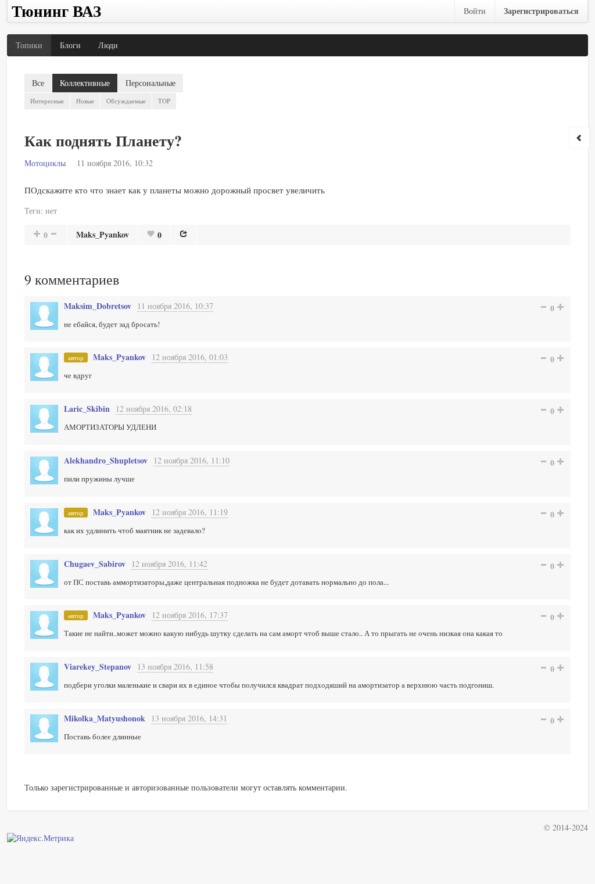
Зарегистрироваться (541, 11)
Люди (108, 45)
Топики (29, 45)
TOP (164, 100)
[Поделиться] (184, 233)
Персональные (150, 82)
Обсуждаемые (126, 100)
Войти (475, 10)
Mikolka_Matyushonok (104, 718)
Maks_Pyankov (102, 234)
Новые (85, 100)
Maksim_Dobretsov (97, 306)
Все (38, 82)
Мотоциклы (45, 162)
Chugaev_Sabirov (95, 564)
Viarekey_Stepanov (97, 666)
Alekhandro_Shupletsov (106, 460)
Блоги (70, 45)
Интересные (47, 100)
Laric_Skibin (87, 409)
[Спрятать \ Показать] (579, 138)
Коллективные (85, 82)
